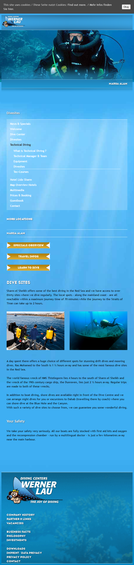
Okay (126, 7)
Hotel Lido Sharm (21, 179)
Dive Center (17, 134)
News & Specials (20, 124)
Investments (17, 540)
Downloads (16, 548)
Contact (15, 206)
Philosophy (16, 536)
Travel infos (28, 256)
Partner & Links (19, 519)
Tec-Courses (21, 172)
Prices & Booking (20, 195)
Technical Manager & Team (30, 156)
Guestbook (16, 200)
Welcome (16, 129)
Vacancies (15, 523)
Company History (21, 514)
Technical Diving (20, 145)
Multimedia (17, 190)
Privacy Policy (19, 557)
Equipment (20, 161)
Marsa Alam (118, 83)
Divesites (15, 139)
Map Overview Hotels (23, 185)
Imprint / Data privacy (24, 553)
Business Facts (19, 531)
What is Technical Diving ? (30, 151)
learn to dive (28, 267)
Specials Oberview (28, 245)
